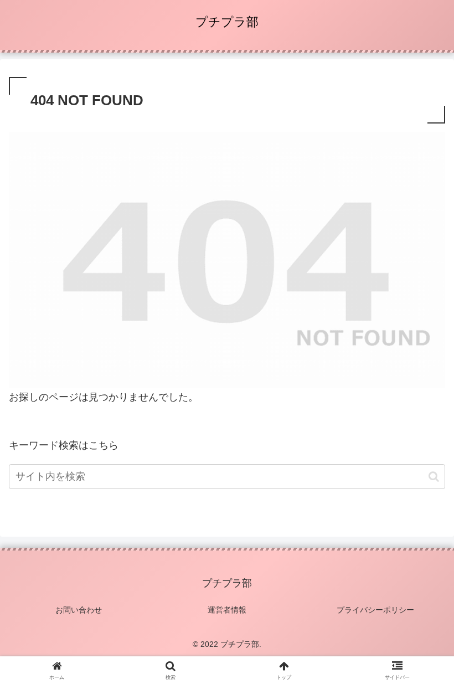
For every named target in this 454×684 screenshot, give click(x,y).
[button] (433, 476)
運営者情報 (227, 609)
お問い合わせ (78, 609)
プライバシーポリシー (375, 609)
